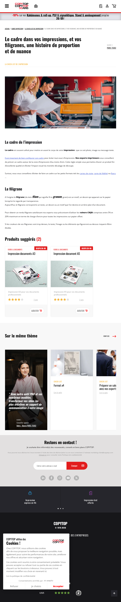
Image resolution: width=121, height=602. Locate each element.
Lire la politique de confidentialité (20, 576)
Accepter (58, 586)
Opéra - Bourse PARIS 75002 (26, 425)
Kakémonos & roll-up (39, 15)
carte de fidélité (101, 173)
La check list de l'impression (16, 64)
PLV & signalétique (63, 15)
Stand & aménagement (88, 15)
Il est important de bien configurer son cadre (24, 158)
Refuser (14, 586)
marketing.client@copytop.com (102, 452)
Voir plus (106, 336)
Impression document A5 (67, 253)
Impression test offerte (90, 501)
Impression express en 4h (30, 501)
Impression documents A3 (21, 253)
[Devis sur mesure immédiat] (101, 6)
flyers (113, 173)
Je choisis (36, 586)
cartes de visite (86, 173)
